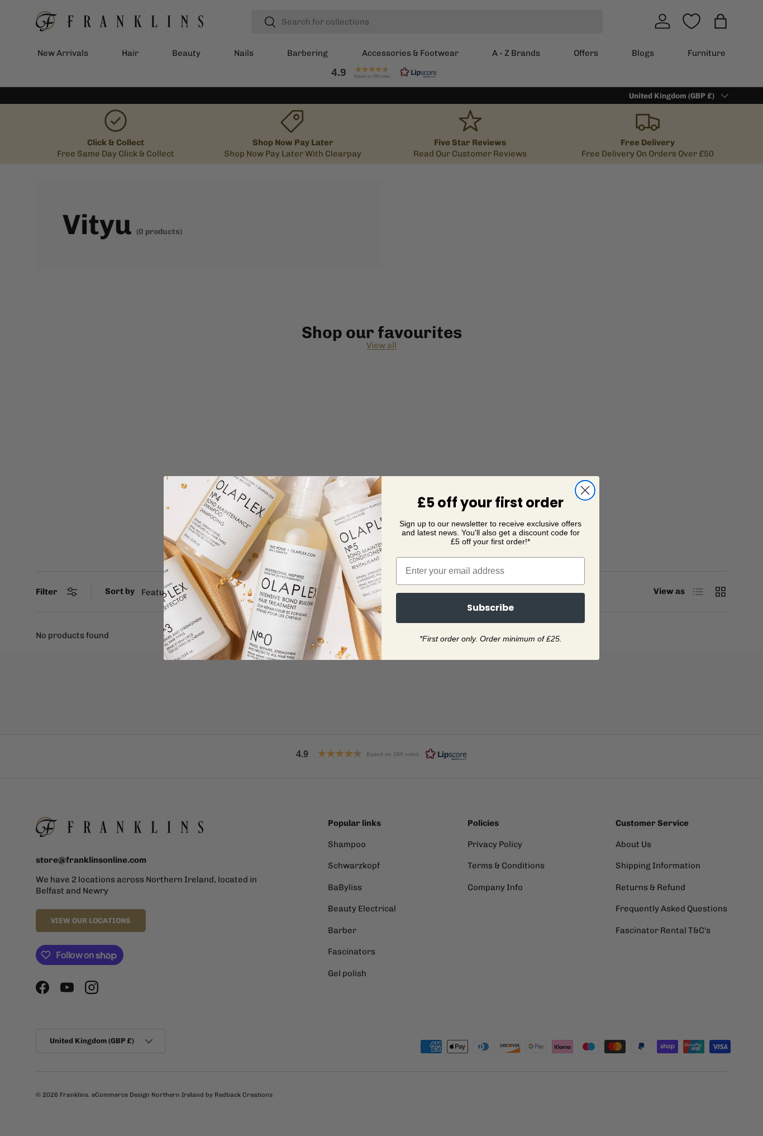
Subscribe (490, 607)
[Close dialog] (585, 490)
